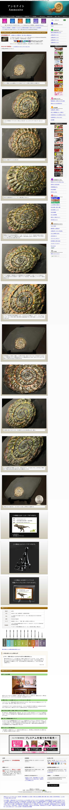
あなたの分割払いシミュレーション (59, 761)
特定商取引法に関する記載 (14, 802)
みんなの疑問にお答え (55, 233)
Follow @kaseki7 (54, 785)
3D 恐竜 (19, 796)
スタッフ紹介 (53, 226)
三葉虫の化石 (12, 800)
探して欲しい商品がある (26, 35)
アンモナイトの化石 (57, 800)
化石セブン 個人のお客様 (23, 805)
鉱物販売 (50, 801)
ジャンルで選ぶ (11, 16)
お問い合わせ (42, 16)
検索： (53, 20)
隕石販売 (54, 801)
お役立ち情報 (28, 802)
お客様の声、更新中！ (55, 109)
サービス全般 (22, 802)
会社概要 (34, 16)
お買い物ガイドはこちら (39, 25)
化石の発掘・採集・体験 (55, 207)
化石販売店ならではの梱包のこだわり (58, 114)
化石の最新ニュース (55, 209)
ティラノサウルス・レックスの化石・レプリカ (25, 800)
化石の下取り (14, 805)
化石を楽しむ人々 (54, 219)
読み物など (34, 802)
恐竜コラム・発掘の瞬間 (44, 804)
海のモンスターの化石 (14, 801)
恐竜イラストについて (55, 253)
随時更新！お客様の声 (55, 228)
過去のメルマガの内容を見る (56, 103)
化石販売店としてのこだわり (56, 117)
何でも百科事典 (54, 214)
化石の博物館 (53, 212)
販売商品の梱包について (55, 804)
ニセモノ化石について (10, 806)
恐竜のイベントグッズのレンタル (32, 779)
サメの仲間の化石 (22, 801)
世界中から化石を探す (55, 184)
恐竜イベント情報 (10, 804)
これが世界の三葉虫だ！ (55, 204)
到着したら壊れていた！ (55, 217)
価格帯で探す (49, 16)
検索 (64, 20)
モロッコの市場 (18, 806)
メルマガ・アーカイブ (55, 243)
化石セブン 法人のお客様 (34, 805)
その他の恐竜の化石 (48, 800)
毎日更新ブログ (19, 16)
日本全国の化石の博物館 (27, 806)
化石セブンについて (61, 801)
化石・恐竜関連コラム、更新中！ (57, 112)
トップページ (3, 16)
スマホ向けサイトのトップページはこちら (21, 46)
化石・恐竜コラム (51, 802)
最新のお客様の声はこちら (56, 32)
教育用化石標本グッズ (43, 801)
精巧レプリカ (35, 801)
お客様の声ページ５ (55, 42)
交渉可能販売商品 (19, 804)
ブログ (52, 26)
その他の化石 (29, 801)
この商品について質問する (16, 35)
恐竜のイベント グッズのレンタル (10, 796)
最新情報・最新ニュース (42, 802)
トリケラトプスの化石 (39, 800)
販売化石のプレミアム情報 (45, 805)
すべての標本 (6, 800)
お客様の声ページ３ (55, 37)
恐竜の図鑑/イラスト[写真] (38, 777)
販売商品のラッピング (28, 804)
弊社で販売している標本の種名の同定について (11, 649)
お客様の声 (27, 16)
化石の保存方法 (58, 802)
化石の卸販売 (53, 189)
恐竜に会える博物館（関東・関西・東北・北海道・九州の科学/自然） (46, 796)
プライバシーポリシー (55, 238)
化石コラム (65, 16)
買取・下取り (57, 16)
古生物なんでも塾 (28, 777)
